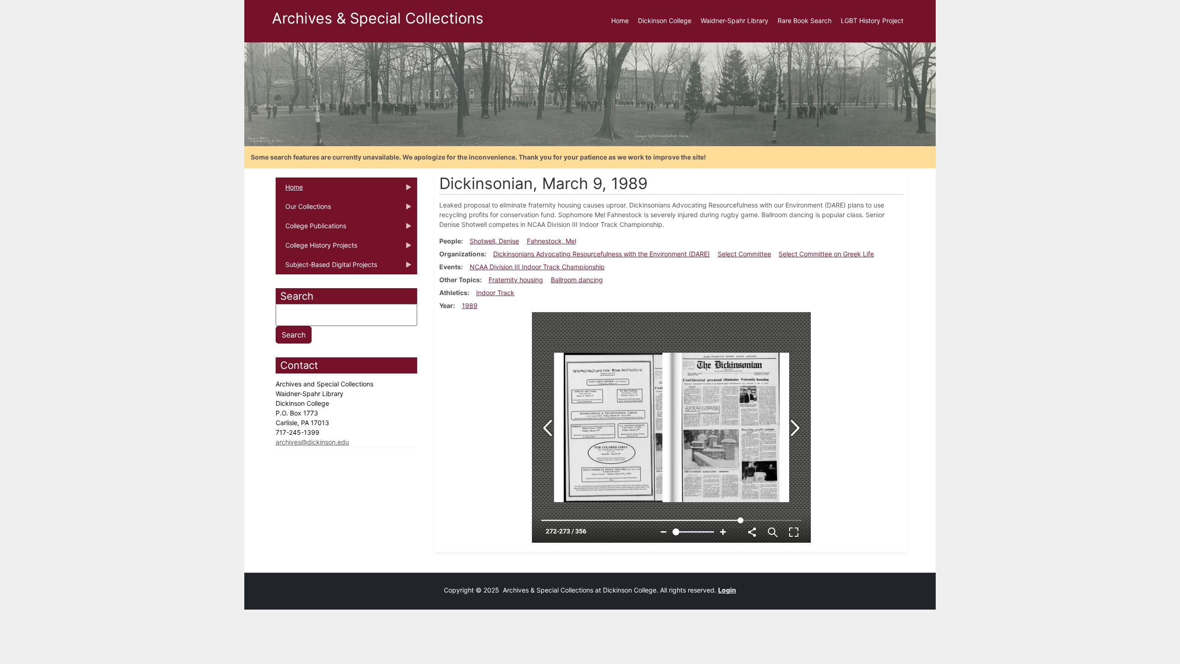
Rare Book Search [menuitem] (805, 20)
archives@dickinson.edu (312, 442)
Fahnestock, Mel (551, 241)
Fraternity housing (516, 280)
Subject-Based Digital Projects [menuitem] (326, 267)
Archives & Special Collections (378, 18)
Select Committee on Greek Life (826, 254)
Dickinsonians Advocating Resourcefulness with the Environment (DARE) (601, 254)
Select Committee (744, 254)
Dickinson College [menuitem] (664, 20)
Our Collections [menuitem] (303, 209)
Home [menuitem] (620, 20)
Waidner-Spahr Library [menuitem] (734, 20)
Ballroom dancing (577, 280)
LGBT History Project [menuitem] (872, 20)
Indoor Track (495, 292)
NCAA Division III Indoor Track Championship (537, 267)
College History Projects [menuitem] (316, 248)
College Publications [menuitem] (311, 229)
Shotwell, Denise (494, 241)
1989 (470, 305)
